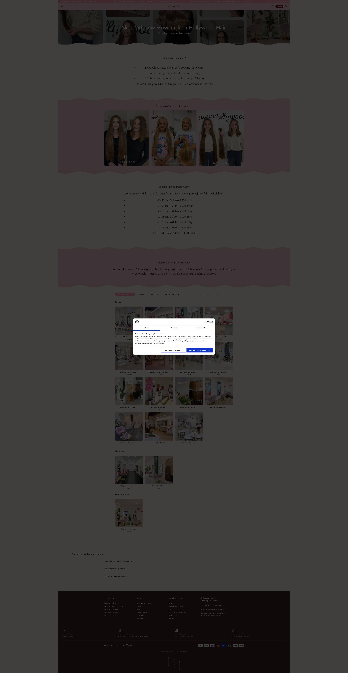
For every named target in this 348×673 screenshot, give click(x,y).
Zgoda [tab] (147, 328)
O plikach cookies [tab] (201, 328)
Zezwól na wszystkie (200, 350)
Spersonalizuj (172, 350)
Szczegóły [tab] (174, 328)
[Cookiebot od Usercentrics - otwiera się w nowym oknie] (205, 321)
